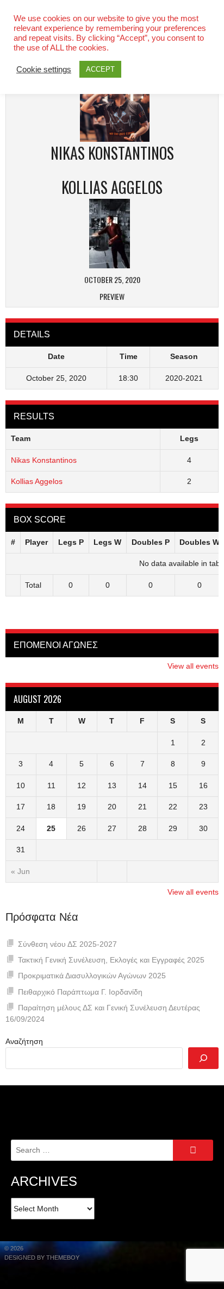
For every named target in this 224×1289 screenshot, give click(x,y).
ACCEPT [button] (100, 69)
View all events (193, 666)
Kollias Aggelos (37, 481)
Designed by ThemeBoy (41, 1257)
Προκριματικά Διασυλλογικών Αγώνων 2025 (92, 975)
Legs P (71, 542)
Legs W (107, 542)
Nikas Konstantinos (44, 460)
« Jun (20, 871)
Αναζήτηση (24, 1041)
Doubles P (151, 542)
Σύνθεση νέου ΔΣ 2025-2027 (67, 944)
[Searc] (203, 1058)
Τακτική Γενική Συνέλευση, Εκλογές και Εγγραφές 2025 (111, 959)
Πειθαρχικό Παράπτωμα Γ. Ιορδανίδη (80, 992)
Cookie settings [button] (43, 69)
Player (36, 542)
